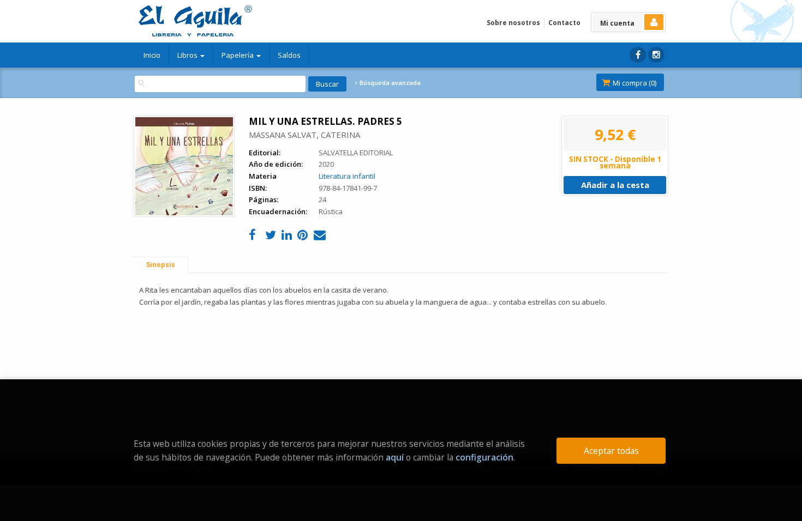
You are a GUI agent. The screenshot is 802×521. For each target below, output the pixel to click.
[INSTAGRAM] (656, 55)
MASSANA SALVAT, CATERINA (304, 134)
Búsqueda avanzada (389, 83)
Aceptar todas (611, 451)
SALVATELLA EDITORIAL (356, 152)
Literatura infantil (347, 176)
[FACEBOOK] (638, 55)
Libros (188, 55)
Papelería (238, 55)
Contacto (564, 22)
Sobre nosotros (513, 22)
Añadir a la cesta (615, 184)
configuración (484, 457)
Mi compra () (633, 83)
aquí (395, 457)
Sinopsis (160, 264)
